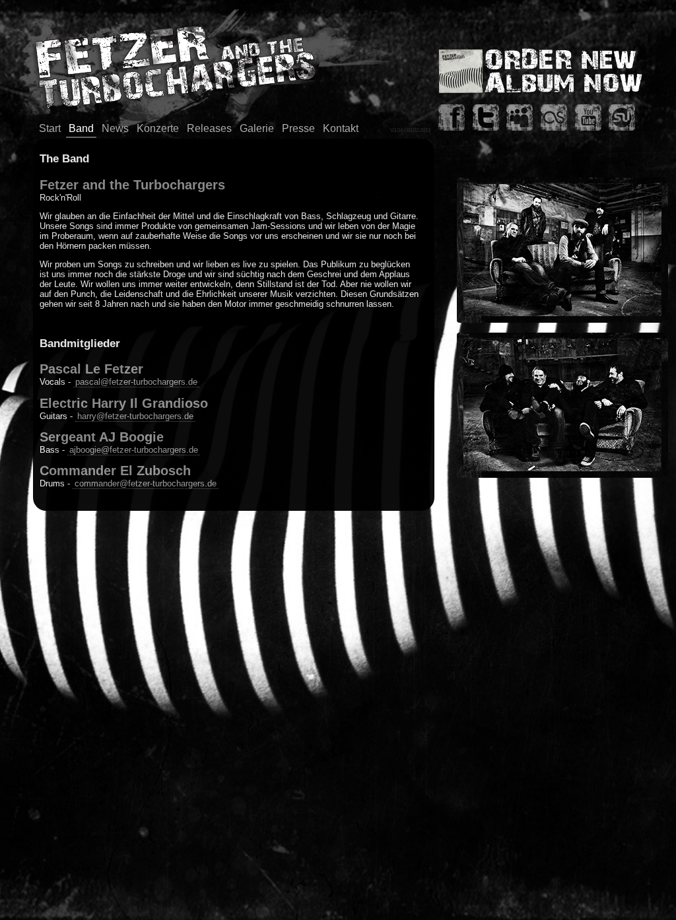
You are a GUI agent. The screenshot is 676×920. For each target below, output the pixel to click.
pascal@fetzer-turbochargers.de (136, 382)
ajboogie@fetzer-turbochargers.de (133, 450)
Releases (209, 128)
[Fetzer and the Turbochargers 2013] (562, 320)
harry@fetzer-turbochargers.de (135, 416)
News (115, 128)
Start (50, 128)
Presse (298, 128)
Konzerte (158, 128)
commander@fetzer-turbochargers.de (146, 483)
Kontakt (340, 128)
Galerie (257, 128)
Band (81, 128)
